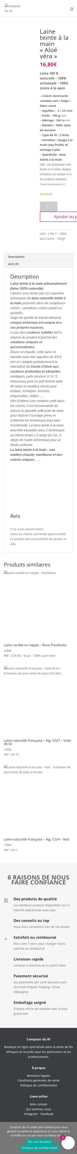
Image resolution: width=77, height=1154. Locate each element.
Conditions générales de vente (39, 1080)
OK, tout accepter (39, 1141)
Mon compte (38, 1104)
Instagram (31, 1114)
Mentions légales (38, 1076)
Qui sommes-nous (38, 1109)
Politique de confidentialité (39, 1147)
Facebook (46, 1114)
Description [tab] (16, 257)
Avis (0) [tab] (13, 264)
